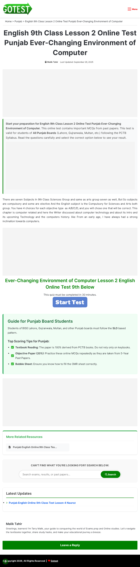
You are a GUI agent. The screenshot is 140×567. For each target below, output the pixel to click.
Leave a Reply (70, 545)
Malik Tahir (52, 62)
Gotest (54, 560)
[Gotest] (17, 8)
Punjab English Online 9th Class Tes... (35, 447)
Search (111, 474)
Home (8, 21)
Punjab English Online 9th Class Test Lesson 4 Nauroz (42, 502)
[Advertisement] (70, 93)
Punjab (18, 21)
